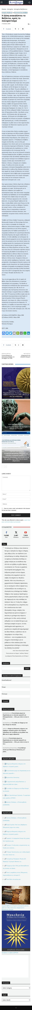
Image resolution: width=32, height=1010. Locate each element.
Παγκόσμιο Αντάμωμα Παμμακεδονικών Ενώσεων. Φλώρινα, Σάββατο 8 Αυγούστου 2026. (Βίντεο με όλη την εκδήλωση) (16, 393)
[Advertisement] (15, 966)
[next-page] (6, 467)
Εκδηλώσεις (16, 388)
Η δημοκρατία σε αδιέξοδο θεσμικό (25, 356)
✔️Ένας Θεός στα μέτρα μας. (13, 879)
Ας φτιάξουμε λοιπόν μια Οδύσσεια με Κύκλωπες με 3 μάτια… (14, 749)
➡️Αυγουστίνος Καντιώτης (12, 777)
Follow (16, 531)
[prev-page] (3, 467)
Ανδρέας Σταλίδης (16, 451)
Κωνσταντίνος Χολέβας (20, 12)
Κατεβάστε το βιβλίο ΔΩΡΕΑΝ (10, 952)
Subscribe (25, 531)
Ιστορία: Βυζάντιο (20, 9)
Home (4, 9)
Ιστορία (10, 9)
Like (6, 531)
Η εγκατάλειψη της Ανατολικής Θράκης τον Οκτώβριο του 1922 (8, 357)
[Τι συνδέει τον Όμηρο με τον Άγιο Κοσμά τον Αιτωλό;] (16, 415)
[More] (23, 29)
